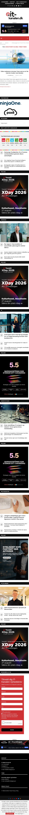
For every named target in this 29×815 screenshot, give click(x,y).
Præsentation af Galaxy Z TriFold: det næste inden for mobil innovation (15, 530)
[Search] (27, 38)
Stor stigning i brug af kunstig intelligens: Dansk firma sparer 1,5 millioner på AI (15, 161)
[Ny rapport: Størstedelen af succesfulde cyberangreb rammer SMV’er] (14, 232)
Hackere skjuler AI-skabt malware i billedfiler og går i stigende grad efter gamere (16, 252)
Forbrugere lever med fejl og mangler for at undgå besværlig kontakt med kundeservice (16, 336)
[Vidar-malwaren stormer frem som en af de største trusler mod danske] (14, 59)
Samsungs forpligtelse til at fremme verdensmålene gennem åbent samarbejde (15, 153)
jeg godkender (10, 813)
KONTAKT (12, 2)
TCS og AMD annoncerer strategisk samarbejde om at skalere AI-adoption (16, 348)
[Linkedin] (14, 5)
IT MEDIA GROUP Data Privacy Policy (10, 790)
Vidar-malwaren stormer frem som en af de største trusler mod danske (14, 72)
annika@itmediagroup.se (10, 781)
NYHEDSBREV (4, 2)
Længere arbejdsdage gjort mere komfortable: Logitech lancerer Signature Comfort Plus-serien (14, 517)
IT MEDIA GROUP (19, 3)
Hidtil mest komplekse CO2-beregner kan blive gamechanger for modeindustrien (16, 434)
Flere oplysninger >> (19, 813)
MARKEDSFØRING (9, 3)
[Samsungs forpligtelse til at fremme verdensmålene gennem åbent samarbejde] (14, 140)
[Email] (18, 5)
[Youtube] (16, 5)
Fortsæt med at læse (5, 86)
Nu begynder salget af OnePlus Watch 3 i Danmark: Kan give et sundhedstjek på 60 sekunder (14, 166)
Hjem (1, 42)
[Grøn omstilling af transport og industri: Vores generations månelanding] (14, 413)
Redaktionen (10, 75)
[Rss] (20, 5)
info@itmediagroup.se (10, 769)
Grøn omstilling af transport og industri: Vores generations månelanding (14, 426)
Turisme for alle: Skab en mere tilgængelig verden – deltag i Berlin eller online (15, 614)
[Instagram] (10, 798)
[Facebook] (8, 798)
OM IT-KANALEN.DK (21, 2)
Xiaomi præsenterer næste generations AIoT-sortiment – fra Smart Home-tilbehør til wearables (15, 525)
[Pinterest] (12, 5)
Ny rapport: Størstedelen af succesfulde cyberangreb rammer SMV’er (14, 245)
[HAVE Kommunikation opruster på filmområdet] (14, 596)
